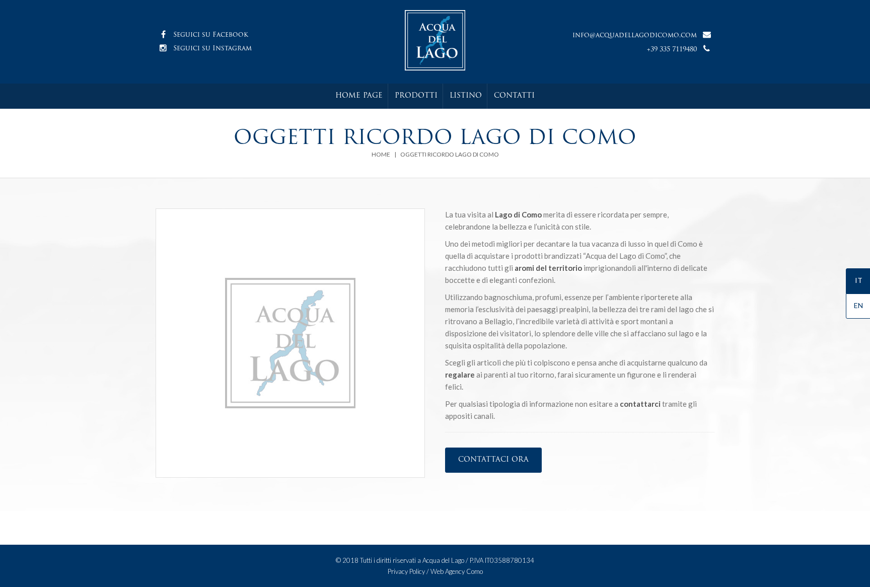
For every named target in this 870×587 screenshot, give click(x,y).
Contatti (514, 96)
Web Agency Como (456, 571)
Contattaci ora (493, 460)
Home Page (359, 96)
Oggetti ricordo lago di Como (449, 154)
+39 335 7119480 (672, 49)
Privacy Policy (406, 571)
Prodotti (416, 96)
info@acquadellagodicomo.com (634, 35)
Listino (466, 96)
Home (381, 154)
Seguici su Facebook (210, 35)
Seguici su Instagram (212, 48)
